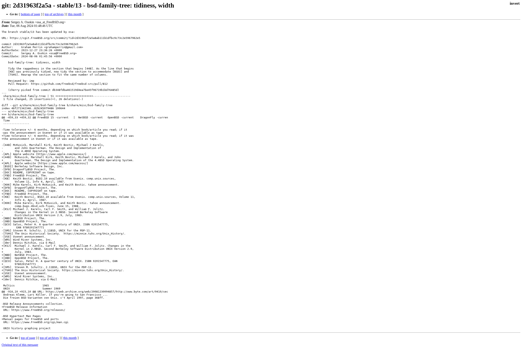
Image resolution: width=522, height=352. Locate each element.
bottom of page (30, 14)
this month (75, 14)
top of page (28, 338)
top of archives (54, 14)
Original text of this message (20, 344)
